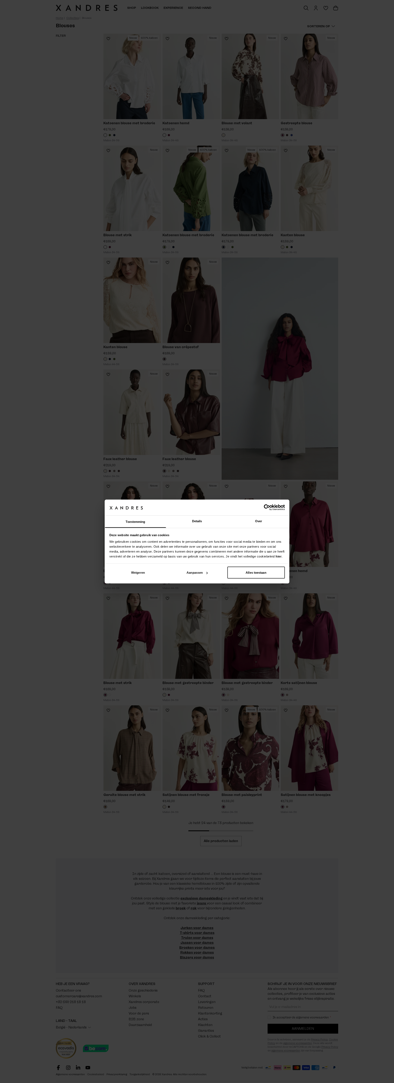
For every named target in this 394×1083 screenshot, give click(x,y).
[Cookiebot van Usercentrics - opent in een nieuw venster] (267, 507)
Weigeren (138, 572)
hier (279, 556)
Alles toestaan (256, 572)
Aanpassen (195, 572)
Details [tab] (197, 521)
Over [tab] (258, 521)
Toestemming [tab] (135, 521)
